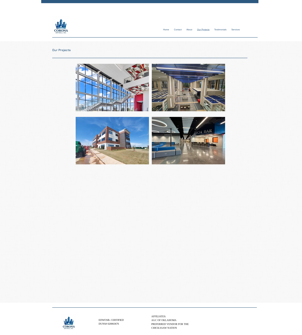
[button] (112, 87)
